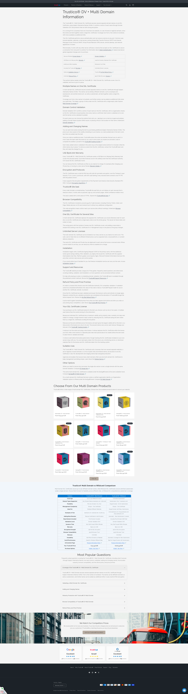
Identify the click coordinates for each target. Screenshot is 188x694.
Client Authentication (105, 50)
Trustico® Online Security (62, 690)
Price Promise (98, 667)
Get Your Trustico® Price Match (94, 632)
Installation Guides (68, 263)
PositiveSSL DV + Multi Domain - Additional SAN (103, 414)
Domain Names (76, 56)
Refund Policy (101, 690)
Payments (115, 667)
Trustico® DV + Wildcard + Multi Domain (103, 442)
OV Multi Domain (105, 379)
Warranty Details (95, 166)
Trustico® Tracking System (93, 141)
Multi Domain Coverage (70, 103)
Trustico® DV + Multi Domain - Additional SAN (62, 442)
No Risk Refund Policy (106, 72)
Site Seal (78, 68)
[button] (66, 5)
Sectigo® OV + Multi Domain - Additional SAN (103, 471)
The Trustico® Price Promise (97, 302)
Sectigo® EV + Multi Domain (82, 470)
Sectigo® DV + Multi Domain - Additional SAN (123, 442)
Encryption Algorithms (78, 183)
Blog (110, 667)
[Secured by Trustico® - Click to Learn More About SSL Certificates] (3, 690)
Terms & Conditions (81, 690)
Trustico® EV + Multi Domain (62, 470)
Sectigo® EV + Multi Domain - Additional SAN (123, 471)
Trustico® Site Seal (102, 195)
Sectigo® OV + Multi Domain (82, 441)
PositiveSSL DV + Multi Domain (62, 413)
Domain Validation (99, 56)
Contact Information (91, 690)
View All (94, 478)
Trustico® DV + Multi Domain (82, 413)
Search (72, 667)
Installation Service (73, 72)
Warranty (81, 60)
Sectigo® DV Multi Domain (76, 374)
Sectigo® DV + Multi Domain (123, 413)
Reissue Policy (72, 76)
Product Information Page (93, 542)
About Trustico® (89, 667)
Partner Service (99, 359)
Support (105, 667)
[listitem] (94, 572)
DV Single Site (84, 368)
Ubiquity (108, 76)
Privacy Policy (73, 690)
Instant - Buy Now (93, 548)
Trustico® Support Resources (97, 278)
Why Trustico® (79, 667)
